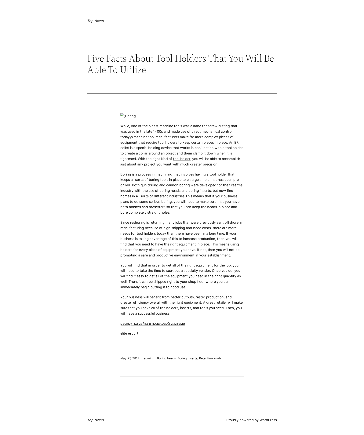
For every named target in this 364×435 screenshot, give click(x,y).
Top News (95, 21)
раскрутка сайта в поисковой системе (152, 323)
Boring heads (166, 358)
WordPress (268, 420)
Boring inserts (187, 358)
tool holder (181, 159)
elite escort (129, 333)
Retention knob (210, 358)
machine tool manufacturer (155, 137)
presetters (157, 207)
